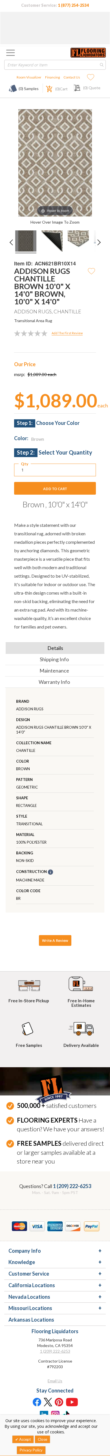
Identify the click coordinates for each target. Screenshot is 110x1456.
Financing (52, 77)
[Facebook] (36, 1401)
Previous (12, 246)
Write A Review (55, 940)
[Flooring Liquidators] (88, 53)
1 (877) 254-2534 (73, 5)
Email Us (55, 1380)
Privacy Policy (31, 1450)
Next (101, 246)
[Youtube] (72, 1401)
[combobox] (55, 65)
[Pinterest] (59, 1401)
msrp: (19, 374)
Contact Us (71, 77)
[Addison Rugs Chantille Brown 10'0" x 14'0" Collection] (25, 241)
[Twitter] (48, 1401)
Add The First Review (67, 333)
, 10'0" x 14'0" (55, 504)
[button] (91, 271)
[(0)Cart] (46, 88)
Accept (24, 1439)
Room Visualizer (29, 77)
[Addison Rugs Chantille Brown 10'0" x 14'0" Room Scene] (52, 241)
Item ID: (23, 263)
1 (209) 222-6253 (72, 1186)
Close (42, 1439)
